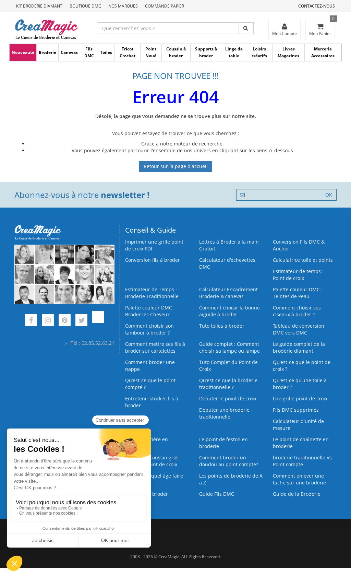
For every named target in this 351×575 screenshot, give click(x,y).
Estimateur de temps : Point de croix (298, 274)
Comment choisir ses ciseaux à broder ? (297, 311)
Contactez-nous (316, 6)
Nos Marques (123, 6)
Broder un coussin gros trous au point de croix (152, 461)
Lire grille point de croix (300, 398)
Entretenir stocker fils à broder (151, 402)
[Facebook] (31, 321)
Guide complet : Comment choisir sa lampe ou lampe (229, 347)
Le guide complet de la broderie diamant (299, 347)
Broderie (47, 52)
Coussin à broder (176, 52)
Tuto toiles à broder (221, 325)
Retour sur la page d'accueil (176, 166)
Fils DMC (89, 52)
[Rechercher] (246, 28)
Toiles (106, 52)
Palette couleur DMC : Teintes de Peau (298, 293)
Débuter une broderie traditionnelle (224, 413)
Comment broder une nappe (150, 365)
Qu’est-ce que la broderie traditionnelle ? (228, 383)
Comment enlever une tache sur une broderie (299, 479)
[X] (81, 321)
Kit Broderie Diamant (39, 6)
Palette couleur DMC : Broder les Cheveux (150, 311)
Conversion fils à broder (152, 260)
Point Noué (150, 52)
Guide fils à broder (146, 494)
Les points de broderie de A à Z (231, 479)
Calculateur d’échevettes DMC (227, 263)
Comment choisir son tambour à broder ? (149, 329)
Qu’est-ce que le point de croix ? (301, 365)
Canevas (69, 52)
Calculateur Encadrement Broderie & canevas (228, 293)
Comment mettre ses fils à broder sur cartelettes (155, 347)
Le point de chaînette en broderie (301, 442)
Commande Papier (164, 6)
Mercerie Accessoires (323, 52)
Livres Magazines (288, 52)
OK (328, 194)
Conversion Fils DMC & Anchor (299, 245)
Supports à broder (206, 52)
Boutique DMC (85, 6)
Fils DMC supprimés (296, 410)
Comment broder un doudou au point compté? (228, 461)
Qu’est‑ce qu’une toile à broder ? (300, 383)
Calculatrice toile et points (303, 260)
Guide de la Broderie (296, 494)
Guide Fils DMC (216, 494)
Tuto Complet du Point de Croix (228, 365)
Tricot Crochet (127, 52)
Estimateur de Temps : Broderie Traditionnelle (152, 293)
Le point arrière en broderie (146, 442)
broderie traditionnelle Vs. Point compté (303, 461)
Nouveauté (23, 52)
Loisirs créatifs (259, 52)
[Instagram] (48, 321)
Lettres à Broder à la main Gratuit (229, 245)
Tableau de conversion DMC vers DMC (298, 329)
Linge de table (234, 52)
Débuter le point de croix (227, 398)
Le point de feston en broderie (223, 442)
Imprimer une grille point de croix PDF (154, 245)
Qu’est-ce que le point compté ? (150, 383)
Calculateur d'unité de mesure (298, 424)
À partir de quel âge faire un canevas (154, 479)
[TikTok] (98, 321)
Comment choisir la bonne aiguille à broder (229, 311)
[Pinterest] (65, 321)
